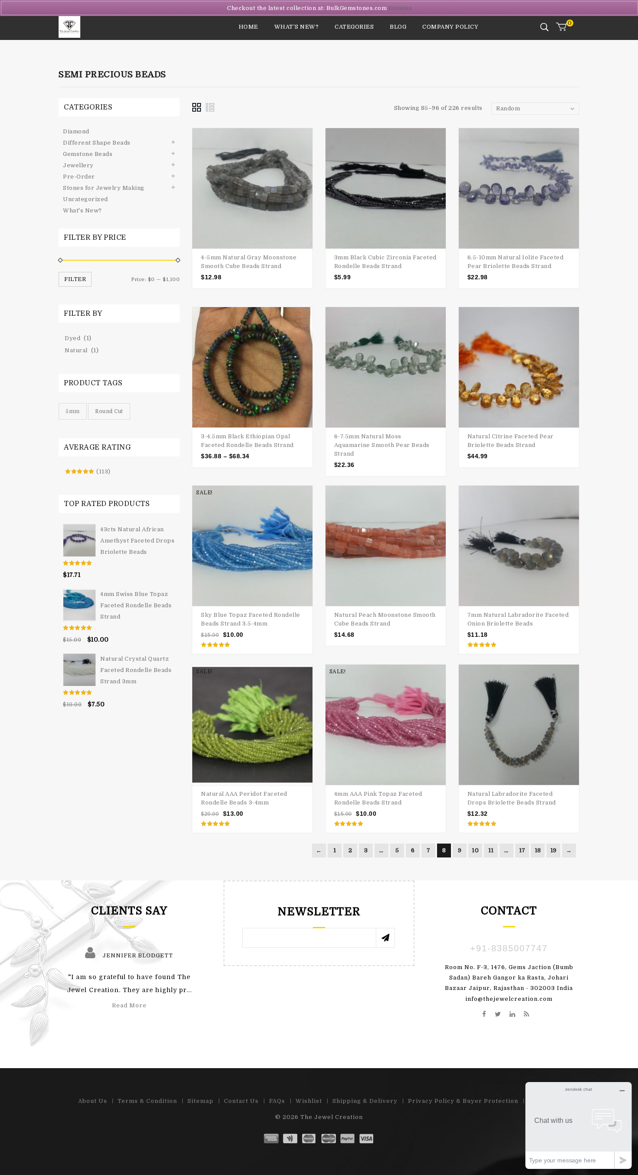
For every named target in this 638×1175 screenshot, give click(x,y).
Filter (75, 279)
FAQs (277, 1101)
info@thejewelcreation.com (508, 999)
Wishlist (309, 1101)
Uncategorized (85, 199)
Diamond (76, 131)
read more (129, 1005)
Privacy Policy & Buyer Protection (463, 1101)
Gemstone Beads (87, 154)
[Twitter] (498, 1014)
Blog (398, 26)
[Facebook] (484, 1014)
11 (491, 850)
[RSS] (526, 1014)
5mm (73, 411)
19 (553, 850)
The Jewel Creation (331, 1117)
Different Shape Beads (97, 142)
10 (475, 850)
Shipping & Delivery (365, 1101)
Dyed (72, 338)
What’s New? (296, 26)
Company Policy (450, 26)
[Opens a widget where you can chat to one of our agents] (578, 1125)
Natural (76, 350)
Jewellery (78, 165)
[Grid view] (196, 107)
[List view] (210, 107)
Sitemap (200, 1101)
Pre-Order (79, 176)
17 (522, 850)
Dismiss (400, 8)
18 (538, 850)
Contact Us (241, 1101)
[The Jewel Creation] (69, 26)
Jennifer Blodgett (137, 955)
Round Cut (109, 411)
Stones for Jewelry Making (104, 188)
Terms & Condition (147, 1101)
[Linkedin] (513, 1014)
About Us (92, 1101)
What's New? (82, 210)
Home (248, 26)
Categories (354, 26)
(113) (88, 472)
